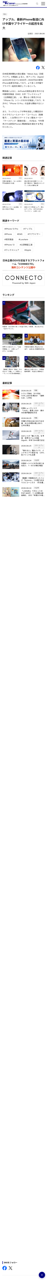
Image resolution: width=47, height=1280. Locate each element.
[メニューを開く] (43, 4)
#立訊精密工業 (26, 244)
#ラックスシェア (11, 250)
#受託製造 (8, 239)
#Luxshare (23, 239)
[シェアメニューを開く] (42, 1275)
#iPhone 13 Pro (11, 229)
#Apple (27, 250)
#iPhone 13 (9, 244)
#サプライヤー (34, 234)
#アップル (28, 229)
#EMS (19, 234)
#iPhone (8, 234)
